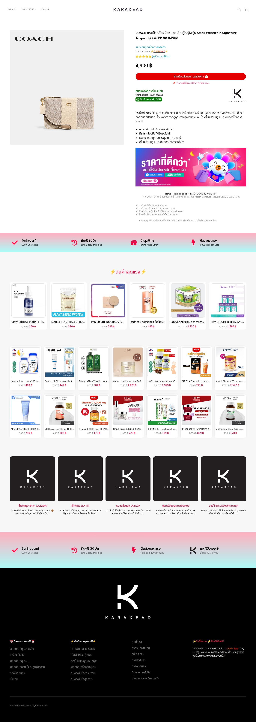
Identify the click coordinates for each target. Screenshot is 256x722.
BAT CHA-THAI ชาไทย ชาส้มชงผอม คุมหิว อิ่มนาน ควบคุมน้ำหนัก (211, 381)
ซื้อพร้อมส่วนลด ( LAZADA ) (189, 76)
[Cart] (247, 9)
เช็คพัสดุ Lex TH (80, 505)
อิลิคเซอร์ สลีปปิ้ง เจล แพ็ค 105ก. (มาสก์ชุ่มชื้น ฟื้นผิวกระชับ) (140, 381)
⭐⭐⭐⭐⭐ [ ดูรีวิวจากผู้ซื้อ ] (152, 56)
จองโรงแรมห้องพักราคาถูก (223, 505)
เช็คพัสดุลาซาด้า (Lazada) (32, 505)
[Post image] (32, 478)
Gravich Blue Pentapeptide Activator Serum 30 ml (43, 322)
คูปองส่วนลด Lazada (128, 505)
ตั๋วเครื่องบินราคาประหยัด (175, 505)
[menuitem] (11, 9)
